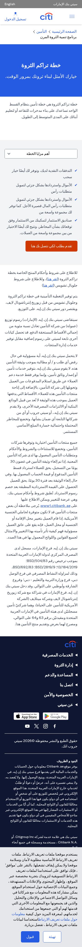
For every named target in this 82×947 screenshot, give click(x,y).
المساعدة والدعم (59, 674)
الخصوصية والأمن (58, 694)
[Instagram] (45, 726)
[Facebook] (54, 726)
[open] (72, 16)
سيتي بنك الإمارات (65, 4)
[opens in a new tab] (55, 716)
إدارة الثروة (63, 664)
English (10, 4)
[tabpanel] (41, 207)
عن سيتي (65, 704)
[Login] (15, 13)
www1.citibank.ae (55, 506)
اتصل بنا (66, 684)
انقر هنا (52, 279)
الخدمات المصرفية (57, 655)
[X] (36, 726)
